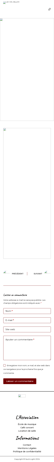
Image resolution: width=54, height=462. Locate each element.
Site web (10, 329)
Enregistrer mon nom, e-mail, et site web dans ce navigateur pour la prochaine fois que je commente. (26, 369)
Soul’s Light (30, 459)
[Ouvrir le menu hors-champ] (49, 9)
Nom (9, 311)
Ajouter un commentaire (19, 339)
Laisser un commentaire (19, 381)
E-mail (9, 320)
